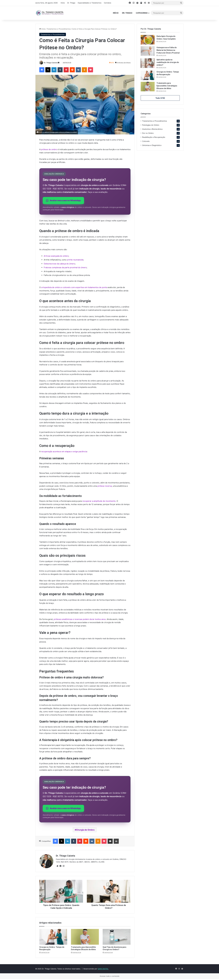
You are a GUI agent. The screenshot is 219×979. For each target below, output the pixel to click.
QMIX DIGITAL (103, 969)
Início (63, 3)
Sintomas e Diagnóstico (151, 145)
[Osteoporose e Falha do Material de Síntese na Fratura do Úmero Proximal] (148, 51)
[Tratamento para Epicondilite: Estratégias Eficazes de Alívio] (85, 937)
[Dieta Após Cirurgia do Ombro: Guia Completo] (148, 39)
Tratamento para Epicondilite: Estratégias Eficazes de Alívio (167, 85)
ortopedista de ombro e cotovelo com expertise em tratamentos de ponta (74, 287)
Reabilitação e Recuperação (153, 137)
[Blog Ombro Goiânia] (50, 13)
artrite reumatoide (75, 260)
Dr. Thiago (71, 3)
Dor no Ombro (148, 133)
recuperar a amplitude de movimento (99, 501)
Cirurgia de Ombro (85, 830)
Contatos (107, 3)
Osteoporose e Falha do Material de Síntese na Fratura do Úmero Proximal (168, 50)
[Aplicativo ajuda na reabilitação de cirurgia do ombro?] (148, 63)
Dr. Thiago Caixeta (50, 63)
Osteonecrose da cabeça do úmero (59, 263)
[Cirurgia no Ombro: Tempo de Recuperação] (53, 937)
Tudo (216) (160, 98)
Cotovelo (146, 141)
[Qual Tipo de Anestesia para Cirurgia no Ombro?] (117, 937)
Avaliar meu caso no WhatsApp (65, 200)
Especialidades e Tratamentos (89, 3)
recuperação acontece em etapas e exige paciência (64, 451)
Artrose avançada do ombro (56, 256)
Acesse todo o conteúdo (109, 976)
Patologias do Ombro (150, 125)
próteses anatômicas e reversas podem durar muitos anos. (80, 619)
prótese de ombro (49, 149)
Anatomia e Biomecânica (152, 129)
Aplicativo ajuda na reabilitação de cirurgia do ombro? (168, 62)
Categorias (142, 13)
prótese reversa (104, 486)
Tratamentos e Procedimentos (59, 29)
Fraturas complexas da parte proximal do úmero (65, 267)
